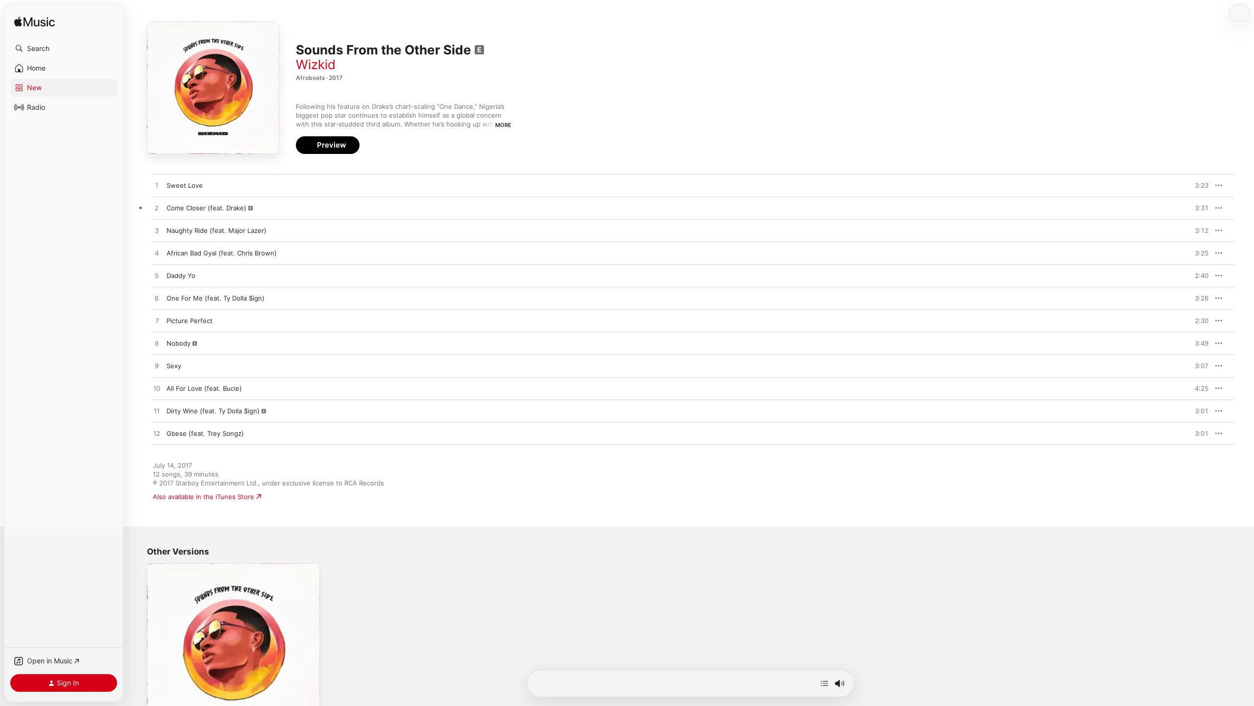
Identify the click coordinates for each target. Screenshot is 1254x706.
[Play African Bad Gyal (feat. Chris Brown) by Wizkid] (157, 253)
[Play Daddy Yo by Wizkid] (157, 276)
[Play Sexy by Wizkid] (157, 366)
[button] (64, 48)
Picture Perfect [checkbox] (190, 321)
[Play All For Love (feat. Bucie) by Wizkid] (157, 388)
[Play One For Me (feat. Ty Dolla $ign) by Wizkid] (157, 298)
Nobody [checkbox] (179, 343)
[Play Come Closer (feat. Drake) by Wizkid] (157, 208)
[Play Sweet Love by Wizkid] (157, 185)
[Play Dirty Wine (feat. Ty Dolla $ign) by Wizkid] (157, 411)
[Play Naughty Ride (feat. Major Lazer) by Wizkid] (157, 231)
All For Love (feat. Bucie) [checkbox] (204, 388)
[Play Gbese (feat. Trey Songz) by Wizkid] (157, 433)
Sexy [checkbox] (174, 366)
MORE (503, 125)
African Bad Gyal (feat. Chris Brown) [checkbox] (222, 253)
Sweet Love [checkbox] (185, 185)
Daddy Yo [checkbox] (181, 275)
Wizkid (316, 64)
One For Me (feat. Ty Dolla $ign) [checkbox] (216, 298)
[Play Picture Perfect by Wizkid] (157, 321)
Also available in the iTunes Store (203, 497)
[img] (34, 22)
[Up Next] (824, 683)
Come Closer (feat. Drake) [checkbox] (206, 208)
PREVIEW (1197, 185)
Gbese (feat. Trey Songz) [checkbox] (205, 433)
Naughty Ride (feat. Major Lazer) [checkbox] (216, 230)
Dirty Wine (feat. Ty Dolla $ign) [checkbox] (213, 411)
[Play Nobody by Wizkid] (157, 343)
